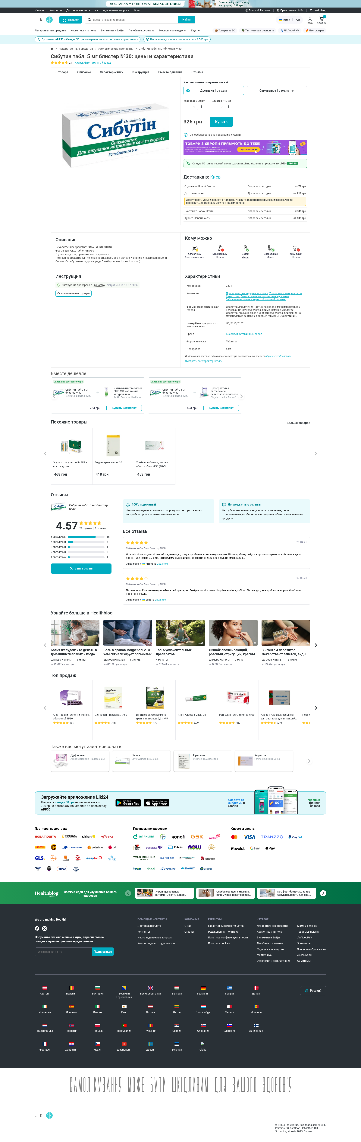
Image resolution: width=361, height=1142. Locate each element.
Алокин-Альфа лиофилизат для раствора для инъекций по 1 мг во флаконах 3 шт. (278, 716)
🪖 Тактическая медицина (257, 30)
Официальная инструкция (73, 293)
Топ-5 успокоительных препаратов (174, 652)
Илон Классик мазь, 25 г (193, 714)
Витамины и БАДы (112, 30)
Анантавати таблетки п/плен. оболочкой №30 (71, 716)
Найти (186, 19)
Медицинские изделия (173, 30)
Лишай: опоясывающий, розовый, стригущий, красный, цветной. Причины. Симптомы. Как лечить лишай (233, 652)
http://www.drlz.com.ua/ (278, 356)
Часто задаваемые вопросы (112, 10)
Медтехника (264, 954)
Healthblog (319, 10)
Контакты (55, 10)
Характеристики (111, 72)
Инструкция (140, 72)
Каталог (40, 10)
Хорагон (260, 755)
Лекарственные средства (50, 30)
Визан (136, 755)
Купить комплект (124, 408)
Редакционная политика (223, 931)
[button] (214, 90)
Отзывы (197, 72)
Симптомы (232, 296)
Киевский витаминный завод (93, 62)
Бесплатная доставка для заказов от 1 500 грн (179, 39)
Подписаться (103, 951)
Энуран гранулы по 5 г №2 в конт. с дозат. (70, 464)
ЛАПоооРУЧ (304, 937)
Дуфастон (78, 755)
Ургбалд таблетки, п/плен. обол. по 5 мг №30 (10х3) (152, 464)
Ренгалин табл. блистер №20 (237, 714)
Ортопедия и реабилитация (273, 960)
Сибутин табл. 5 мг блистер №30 (77, 391)
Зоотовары (304, 943)
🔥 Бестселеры (315, 30)
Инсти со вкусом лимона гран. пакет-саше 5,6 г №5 (152, 716)
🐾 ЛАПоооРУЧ (289, 30)
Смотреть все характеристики (203, 361)
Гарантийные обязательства (226, 925)
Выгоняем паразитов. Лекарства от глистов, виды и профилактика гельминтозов (285, 652)
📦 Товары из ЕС (225, 30)
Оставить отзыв (81, 568)
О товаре (61, 72)
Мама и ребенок (307, 925)
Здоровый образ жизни (311, 949)
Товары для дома (308, 931)
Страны (189, 931)
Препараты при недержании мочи (247, 293)
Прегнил (199, 755)
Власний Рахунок (259, 10)
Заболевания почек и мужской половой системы (256, 299)
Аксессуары (304, 954)
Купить (221, 121)
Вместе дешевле (170, 72)
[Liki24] (44, 1115)
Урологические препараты (115, 48)
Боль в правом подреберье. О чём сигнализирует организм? (127, 652)
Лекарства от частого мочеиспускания (264, 296)
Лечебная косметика (142, 30)
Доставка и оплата (78, 10)
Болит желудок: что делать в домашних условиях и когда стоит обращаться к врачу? (74, 652)
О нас (137, 10)
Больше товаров (298, 423)
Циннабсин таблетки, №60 (111, 714)
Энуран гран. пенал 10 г (109, 462)
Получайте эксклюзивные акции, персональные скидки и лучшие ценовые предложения (69, 939)
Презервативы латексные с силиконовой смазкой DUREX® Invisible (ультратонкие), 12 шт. (225, 394)
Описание (84, 72)
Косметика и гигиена (83, 30)
